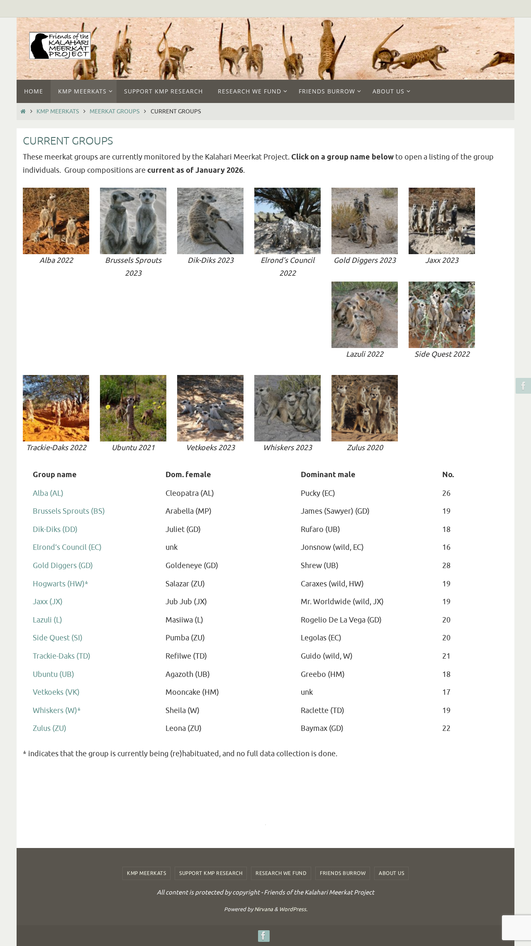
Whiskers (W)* (57, 710)
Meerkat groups (114, 111)
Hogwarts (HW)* (60, 583)
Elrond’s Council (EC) (67, 547)
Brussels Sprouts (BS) (69, 511)
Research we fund (281, 873)
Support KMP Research (210, 873)
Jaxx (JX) (48, 601)
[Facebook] (522, 386)
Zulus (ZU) (49, 728)
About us (391, 873)
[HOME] (23, 111)
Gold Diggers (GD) (63, 565)
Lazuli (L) (47, 620)
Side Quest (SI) (58, 637)
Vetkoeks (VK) (56, 692)
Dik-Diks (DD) (55, 529)
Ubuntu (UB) (53, 674)
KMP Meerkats (58, 111)
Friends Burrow (342, 873)
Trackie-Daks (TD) (61, 656)
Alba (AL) (48, 493)
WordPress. (293, 909)
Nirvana (263, 909)
